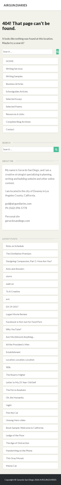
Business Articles (14, 83)
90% (8, 367)
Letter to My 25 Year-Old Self (21, 382)
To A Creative (13, 291)
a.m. (8, 299)
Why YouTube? (13, 329)
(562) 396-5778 (18, 207)
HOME (9, 61)
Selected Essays (14, 98)
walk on (10, 283)
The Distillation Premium (18, 253)
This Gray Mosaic (15, 458)
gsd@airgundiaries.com (18, 203)
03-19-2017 (12, 306)
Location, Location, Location (20, 359)
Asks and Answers (15, 268)
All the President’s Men (17, 344)
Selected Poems (14, 106)
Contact (10, 129)
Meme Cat (11, 465)
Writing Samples (14, 76)
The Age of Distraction (17, 442)
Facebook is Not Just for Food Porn (24, 321)
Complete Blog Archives (18, 121)
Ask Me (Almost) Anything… (20, 336)
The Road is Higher (15, 374)
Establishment (13, 352)
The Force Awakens (16, 389)
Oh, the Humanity (15, 397)
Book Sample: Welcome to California (24, 427)
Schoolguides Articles (17, 91)
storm (9, 276)
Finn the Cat (12, 412)
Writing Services (14, 68)
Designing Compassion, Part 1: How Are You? (29, 261)
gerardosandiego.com (17, 220)
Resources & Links (15, 114)
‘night (9, 405)
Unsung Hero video (15, 420)
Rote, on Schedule (15, 246)
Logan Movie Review (16, 314)
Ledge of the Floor (15, 435)
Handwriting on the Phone (19, 450)
